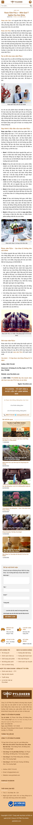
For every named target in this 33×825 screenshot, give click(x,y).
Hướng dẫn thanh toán (25, 656)
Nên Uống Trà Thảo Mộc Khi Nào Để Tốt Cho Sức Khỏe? (16, 555)
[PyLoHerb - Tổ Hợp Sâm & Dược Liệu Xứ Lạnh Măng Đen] (16, 2)
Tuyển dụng (5, 677)
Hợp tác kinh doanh (7, 674)
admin (24, 16)
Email (5, 595)
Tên (4, 587)
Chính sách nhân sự (8, 656)
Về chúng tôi (5, 653)
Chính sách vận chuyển (25, 661)
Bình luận (6, 575)
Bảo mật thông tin (23, 659)
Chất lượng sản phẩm (8, 659)
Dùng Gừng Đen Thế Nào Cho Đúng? (12, 532)
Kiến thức (16, 10)
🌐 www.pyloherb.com (22, 415)
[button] (2, 2)
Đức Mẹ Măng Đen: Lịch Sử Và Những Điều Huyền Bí (16, 486)
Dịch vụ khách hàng (8, 664)
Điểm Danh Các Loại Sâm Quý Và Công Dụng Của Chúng (16, 463)
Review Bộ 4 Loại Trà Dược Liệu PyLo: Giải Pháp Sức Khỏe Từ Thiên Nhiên (15, 439)
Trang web (6, 602)
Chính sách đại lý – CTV (9, 671)
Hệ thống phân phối (8, 661)
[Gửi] (31, 5)
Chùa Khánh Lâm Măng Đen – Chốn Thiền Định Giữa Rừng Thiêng (16, 509)
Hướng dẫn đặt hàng (24, 653)
